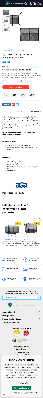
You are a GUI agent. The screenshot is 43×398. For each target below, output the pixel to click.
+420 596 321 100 (21, 352)
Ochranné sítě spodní (10, 50)
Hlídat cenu (23, 95)
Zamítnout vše (21, 383)
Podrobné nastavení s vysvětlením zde (21, 393)
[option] (12, 235)
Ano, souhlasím (22, 388)
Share (6, 104)
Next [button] (39, 219)
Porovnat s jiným (14, 95)
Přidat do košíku (16, 87)
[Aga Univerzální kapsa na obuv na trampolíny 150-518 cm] (21, 42)
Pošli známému (31, 95)
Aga (22, 50)
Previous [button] (35, 219)
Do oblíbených (5, 95)
